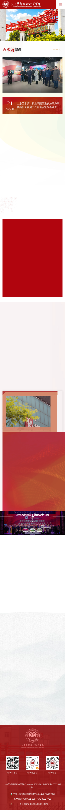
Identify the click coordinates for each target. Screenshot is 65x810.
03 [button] (33, 38)
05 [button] (44, 37)
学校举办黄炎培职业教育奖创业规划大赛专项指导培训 (32, 463)
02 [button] (26, 36)
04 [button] (38, 36)
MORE (56, 49)
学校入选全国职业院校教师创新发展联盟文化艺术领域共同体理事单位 (32, 472)
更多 (43, 526)
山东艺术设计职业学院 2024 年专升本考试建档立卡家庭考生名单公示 (32, 491)
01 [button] (21, 36)
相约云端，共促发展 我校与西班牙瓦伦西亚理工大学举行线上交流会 (31, 501)
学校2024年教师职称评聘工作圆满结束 (27, 481)
